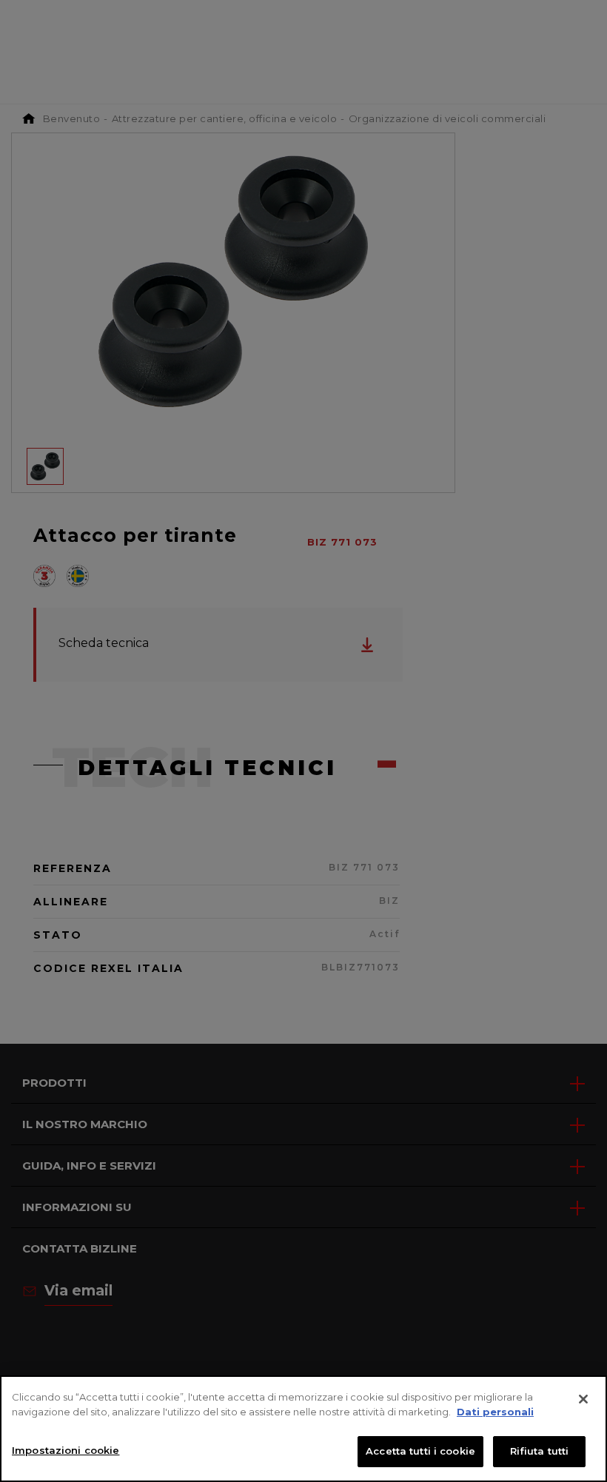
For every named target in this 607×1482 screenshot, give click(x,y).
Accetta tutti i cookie (420, 1451)
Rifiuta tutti (539, 1451)
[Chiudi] (583, 1399)
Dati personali (495, 1412)
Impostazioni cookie (65, 1450)
